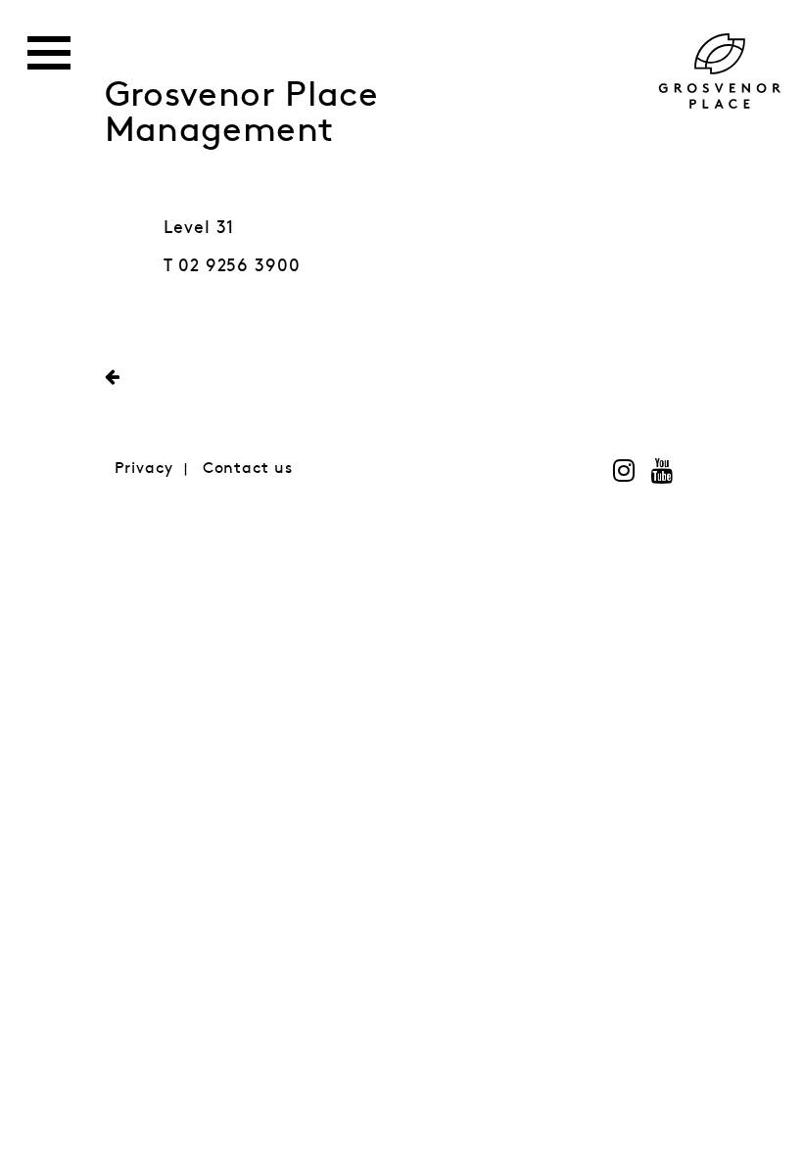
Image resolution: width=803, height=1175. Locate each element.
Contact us (248, 468)
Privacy (144, 468)
